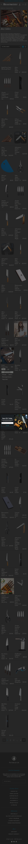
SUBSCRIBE (7, 425)
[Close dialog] (26, 415)
